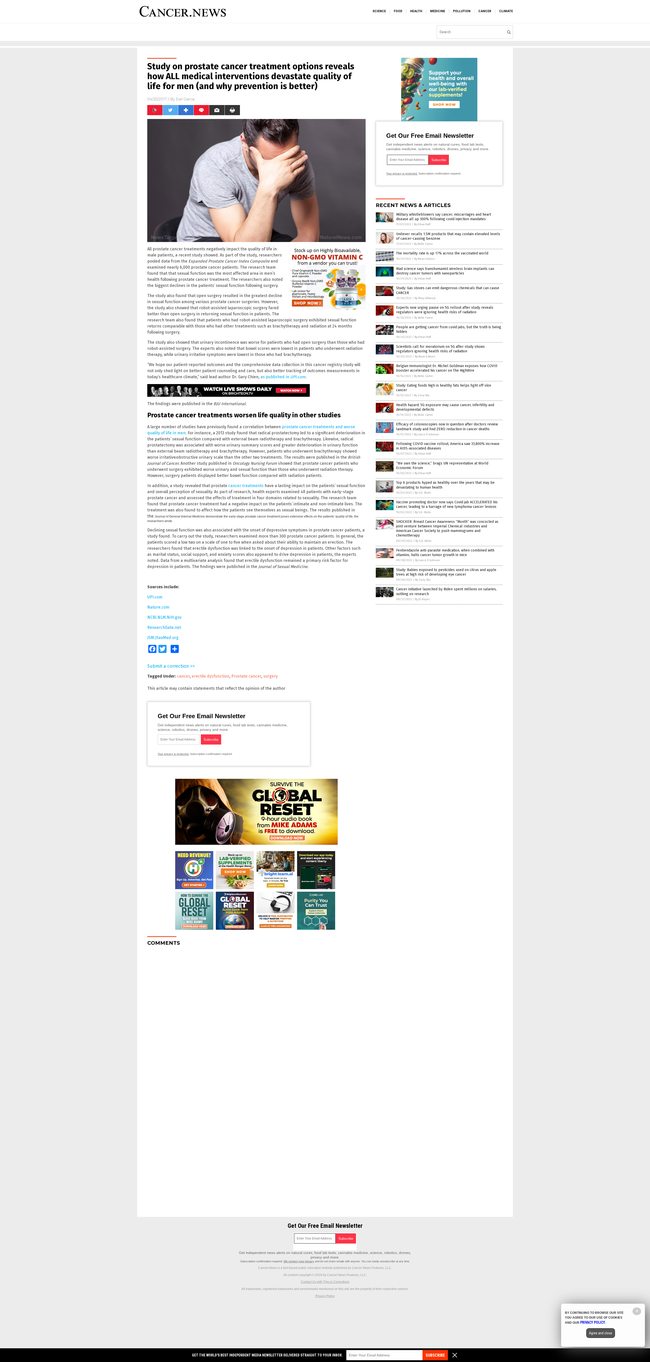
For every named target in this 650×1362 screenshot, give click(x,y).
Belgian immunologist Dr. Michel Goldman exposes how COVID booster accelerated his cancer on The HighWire (446, 368)
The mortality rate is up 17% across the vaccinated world (442, 253)
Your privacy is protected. (173, 753)
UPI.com (154, 597)
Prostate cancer (246, 676)
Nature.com (158, 607)
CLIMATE (506, 11)
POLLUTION (461, 11)
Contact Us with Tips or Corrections (325, 1282)
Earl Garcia (185, 99)
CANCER (484, 11)
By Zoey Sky (421, 395)
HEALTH (416, 11)
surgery (270, 676)
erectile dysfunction (210, 676)
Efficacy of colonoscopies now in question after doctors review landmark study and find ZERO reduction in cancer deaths (447, 426)
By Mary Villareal (425, 298)
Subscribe (435, 1355)
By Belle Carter (423, 244)
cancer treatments (246, 485)
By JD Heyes (422, 599)
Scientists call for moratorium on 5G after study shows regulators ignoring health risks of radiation (440, 348)
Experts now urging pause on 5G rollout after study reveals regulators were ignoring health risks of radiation (444, 309)
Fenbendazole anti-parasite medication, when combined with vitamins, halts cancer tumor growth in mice (445, 552)
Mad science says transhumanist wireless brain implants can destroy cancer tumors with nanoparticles (445, 271)
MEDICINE (437, 11)
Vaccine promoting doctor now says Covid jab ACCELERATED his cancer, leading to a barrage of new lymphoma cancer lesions (447, 504)
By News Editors (424, 259)
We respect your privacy (299, 1261)
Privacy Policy (325, 1296)
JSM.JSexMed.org (162, 637)
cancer (183, 676)
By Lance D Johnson (426, 434)
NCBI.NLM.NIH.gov (164, 617)
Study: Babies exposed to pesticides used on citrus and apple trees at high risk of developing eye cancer (446, 572)
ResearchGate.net (164, 627)
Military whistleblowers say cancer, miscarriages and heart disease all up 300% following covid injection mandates (443, 216)
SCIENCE (379, 11)
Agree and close (600, 1333)
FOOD (398, 11)
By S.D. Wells (423, 492)
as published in (283, 376)
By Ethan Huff (422, 224)
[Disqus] (256, 1013)
